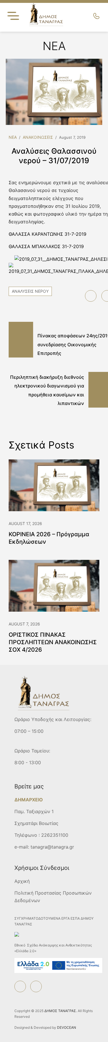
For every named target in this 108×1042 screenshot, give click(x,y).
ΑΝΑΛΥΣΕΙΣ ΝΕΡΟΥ (30, 291)
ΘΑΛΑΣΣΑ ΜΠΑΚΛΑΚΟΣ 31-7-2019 (46, 246)
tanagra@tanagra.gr (52, 847)
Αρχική (22, 881)
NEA (13, 137)
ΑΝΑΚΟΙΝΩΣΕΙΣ (38, 137)
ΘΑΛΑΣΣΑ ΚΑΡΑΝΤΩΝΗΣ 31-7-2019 (47, 234)
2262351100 (54, 835)
